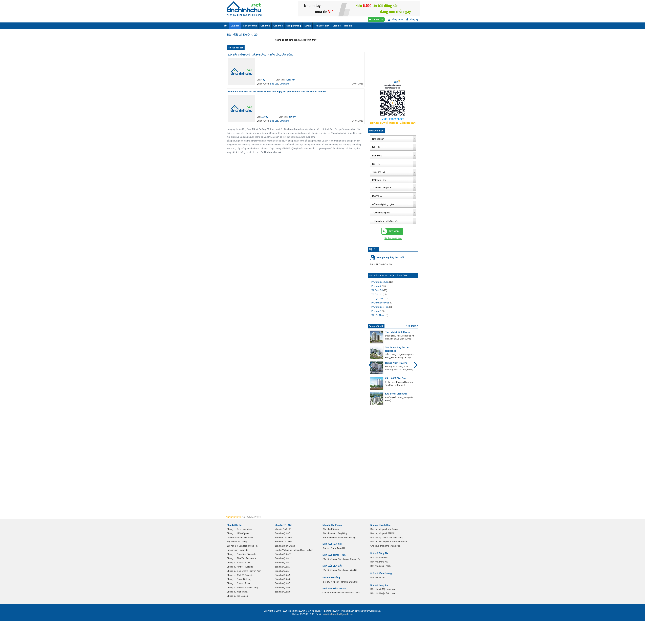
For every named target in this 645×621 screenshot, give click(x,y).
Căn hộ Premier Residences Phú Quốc (341, 592)
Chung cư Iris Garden (237, 596)
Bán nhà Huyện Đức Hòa (382, 593)
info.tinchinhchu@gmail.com (338, 614)
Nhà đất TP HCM (283, 525)
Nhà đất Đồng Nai (379, 553)
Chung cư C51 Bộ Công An (240, 575)
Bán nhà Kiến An (330, 529)
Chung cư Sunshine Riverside (241, 554)
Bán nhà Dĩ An (377, 577)
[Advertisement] (393, 57)
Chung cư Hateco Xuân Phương (242, 587)
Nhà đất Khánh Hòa (380, 525)
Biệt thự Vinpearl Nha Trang (384, 529)
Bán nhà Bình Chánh (285, 546)
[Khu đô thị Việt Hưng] (376, 398)
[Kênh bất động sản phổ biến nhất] (244, 6)
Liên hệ (337, 25)
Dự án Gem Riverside (237, 550)
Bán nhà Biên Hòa (379, 557)
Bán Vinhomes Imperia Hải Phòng (338, 537)
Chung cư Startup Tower (238, 562)
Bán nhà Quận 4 (282, 571)
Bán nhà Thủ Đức (283, 541)
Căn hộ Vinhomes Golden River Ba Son (294, 550)
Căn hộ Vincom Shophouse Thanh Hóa (341, 559)
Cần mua (265, 25)
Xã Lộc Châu (378, 298)
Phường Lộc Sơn (380, 282)
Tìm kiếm (393, 231)
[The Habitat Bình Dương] (376, 337)
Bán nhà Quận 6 (282, 579)
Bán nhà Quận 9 (282, 591)
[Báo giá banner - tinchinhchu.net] (359, 8)
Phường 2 (376, 286)
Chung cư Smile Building (239, 579)
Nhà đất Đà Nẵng (331, 577)
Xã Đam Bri (377, 290)
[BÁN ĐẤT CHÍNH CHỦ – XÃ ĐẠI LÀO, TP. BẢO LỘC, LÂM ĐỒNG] (241, 71)
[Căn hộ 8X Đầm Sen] (376, 383)
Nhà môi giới (321, 24)
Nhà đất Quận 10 (283, 529)
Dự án (308, 25)
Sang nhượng (293, 25)
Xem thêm (411, 326)
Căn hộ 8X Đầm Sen (395, 378)
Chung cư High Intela (237, 591)
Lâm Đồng (284, 83)
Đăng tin (377, 19)
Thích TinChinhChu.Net (381, 264)
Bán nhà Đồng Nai (379, 561)
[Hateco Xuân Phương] (376, 367)
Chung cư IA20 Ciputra (238, 533)
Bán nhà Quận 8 (282, 587)
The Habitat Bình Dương (397, 332)
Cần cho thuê (250, 25)
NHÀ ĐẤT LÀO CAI (332, 544)
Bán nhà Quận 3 (282, 567)
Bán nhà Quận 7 (282, 533)
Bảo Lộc (274, 83)
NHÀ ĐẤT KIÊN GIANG (334, 588)
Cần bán (235, 25)
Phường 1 (376, 311)
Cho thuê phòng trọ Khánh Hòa (385, 546)
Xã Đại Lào (377, 294)
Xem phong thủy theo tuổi (390, 257)
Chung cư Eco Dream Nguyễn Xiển (244, 571)
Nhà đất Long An (379, 585)
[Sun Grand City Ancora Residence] (376, 352)
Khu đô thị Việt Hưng (396, 393)
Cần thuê (278, 25)
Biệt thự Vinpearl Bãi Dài (382, 533)
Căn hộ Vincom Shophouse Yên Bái (339, 570)
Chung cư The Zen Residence (241, 558)
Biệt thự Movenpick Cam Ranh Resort (388, 541)
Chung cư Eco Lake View (239, 529)
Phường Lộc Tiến (380, 307)
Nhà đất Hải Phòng (332, 525)
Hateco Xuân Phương (396, 363)
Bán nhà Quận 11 (283, 554)
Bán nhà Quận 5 (282, 575)
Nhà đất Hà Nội (234, 525)
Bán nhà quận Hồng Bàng (334, 533)
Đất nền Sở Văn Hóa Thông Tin (242, 546)
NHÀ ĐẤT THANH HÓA (334, 555)
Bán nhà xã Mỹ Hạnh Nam (383, 589)
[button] (414, 366)
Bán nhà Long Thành (380, 566)
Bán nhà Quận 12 (283, 558)
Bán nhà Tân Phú (283, 537)
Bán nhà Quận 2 (282, 562)
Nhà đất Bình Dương (381, 573)
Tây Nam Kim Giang (237, 541)
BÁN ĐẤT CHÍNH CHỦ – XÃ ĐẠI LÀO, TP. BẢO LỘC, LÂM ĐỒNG (260, 54)
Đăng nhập (397, 19)
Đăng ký (413, 19)
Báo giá (348, 25)
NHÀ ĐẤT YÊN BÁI (332, 566)
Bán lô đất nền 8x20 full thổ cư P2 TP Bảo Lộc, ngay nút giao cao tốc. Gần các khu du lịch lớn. (277, 91)
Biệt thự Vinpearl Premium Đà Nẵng (339, 582)
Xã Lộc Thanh (378, 315)
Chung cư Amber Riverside (240, 567)
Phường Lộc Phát (380, 302)
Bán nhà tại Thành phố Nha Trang (386, 537)
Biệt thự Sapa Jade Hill (333, 548)
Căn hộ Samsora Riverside (240, 537)
